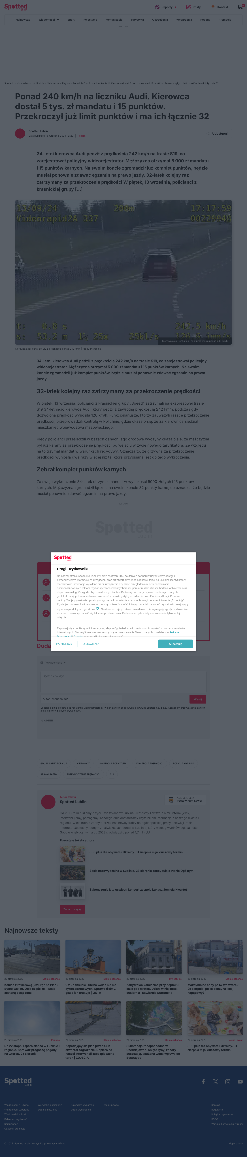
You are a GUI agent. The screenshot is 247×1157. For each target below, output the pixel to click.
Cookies (78, 636)
